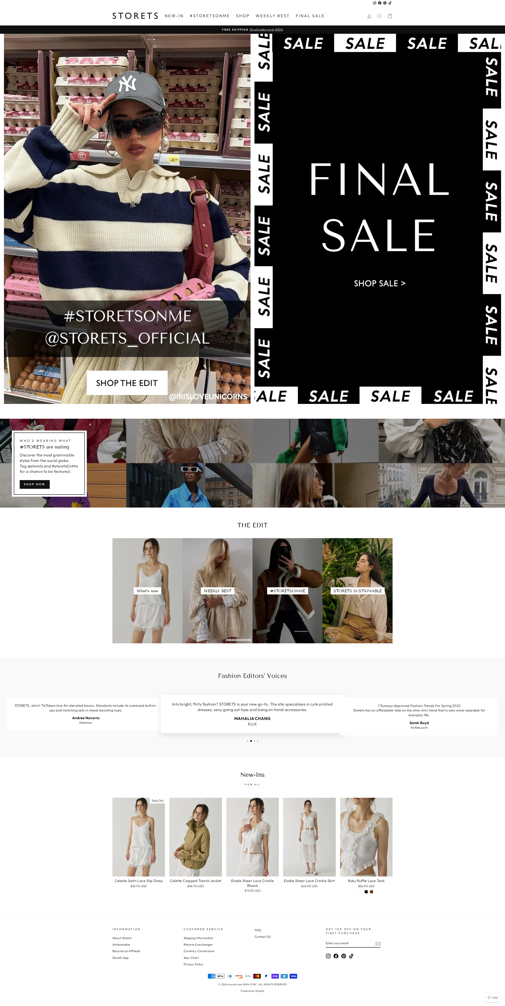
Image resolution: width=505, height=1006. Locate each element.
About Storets (122, 938)
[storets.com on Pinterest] (343, 955)
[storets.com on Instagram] (328, 955)
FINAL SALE (310, 15)
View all (252, 784)
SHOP (243, 15)
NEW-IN (174, 15)
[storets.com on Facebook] (336, 955)
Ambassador (121, 944)
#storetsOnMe (210, 15)
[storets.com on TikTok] (351, 955)
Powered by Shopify (252, 990)
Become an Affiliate (126, 951)
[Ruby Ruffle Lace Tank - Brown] (371, 892)
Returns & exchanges (198, 944)
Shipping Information (198, 938)
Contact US (263, 936)
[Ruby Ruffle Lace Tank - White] (361, 892)
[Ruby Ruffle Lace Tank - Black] (366, 892)
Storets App (120, 958)
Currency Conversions (199, 951)
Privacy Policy (193, 964)
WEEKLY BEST (273, 15)
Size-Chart (191, 958)
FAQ (258, 930)
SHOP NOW (35, 484)
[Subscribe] (378, 943)
